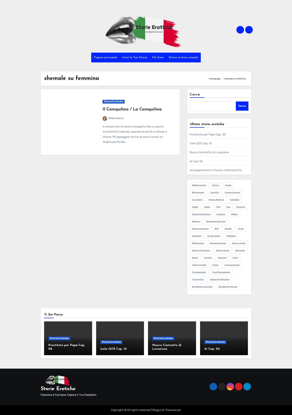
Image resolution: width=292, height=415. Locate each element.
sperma (222, 257)
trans (215, 265)
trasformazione (221, 272)
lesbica (220, 214)
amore (215, 185)
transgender (199, 272)
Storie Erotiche (113, 101)
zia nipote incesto (202, 286)
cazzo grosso (232, 192)
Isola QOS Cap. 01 (201, 143)
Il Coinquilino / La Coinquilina (132, 109)
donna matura (216, 199)
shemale (240, 250)
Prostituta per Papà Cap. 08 (208, 134)
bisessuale (198, 192)
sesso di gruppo (201, 250)
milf (217, 228)
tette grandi (199, 265)
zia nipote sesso (227, 286)
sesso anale (239, 243)
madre (234, 214)
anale (228, 185)
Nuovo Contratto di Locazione (209, 152)
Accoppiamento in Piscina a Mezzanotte (216, 170)
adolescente (199, 185)
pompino (197, 236)
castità (214, 192)
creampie (197, 199)
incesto (240, 207)
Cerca (195, 94)
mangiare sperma (216, 221)
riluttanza (198, 243)
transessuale (232, 265)
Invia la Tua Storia (134, 57)
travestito (198, 279)
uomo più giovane (219, 279)
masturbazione (200, 228)
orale (241, 228)
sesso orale (222, 250)
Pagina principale (105, 57)
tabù (235, 257)
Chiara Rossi (116, 118)
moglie (228, 228)
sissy (195, 257)
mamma (196, 221)
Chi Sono (158, 57)
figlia (195, 207)
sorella (208, 257)
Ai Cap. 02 (196, 161)
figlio (207, 207)
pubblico (231, 236)
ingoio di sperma (201, 214)
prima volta (214, 236)
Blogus (156, 410)
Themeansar (173, 410)
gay (228, 207)
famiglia (234, 199)
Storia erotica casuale (183, 57)
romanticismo (218, 243)
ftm (218, 207)
